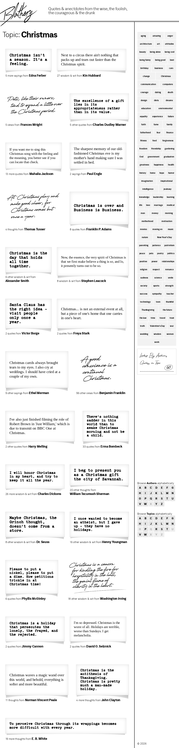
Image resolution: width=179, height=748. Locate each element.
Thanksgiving (148, 309)
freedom (143, 148)
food (154, 140)
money (155, 213)
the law (142, 317)
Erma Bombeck (111, 446)
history (142, 172)
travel (162, 317)
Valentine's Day (157, 325)
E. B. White (39, 738)
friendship (156, 148)
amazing (157, 35)
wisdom (157, 333)
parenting (143, 245)
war (172, 325)
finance (169, 132)
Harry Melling (37, 446)
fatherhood (145, 132)
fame (156, 124)
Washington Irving (113, 598)
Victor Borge (30, 333)
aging (143, 35)
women (170, 333)
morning (169, 213)
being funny (144, 59)
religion (143, 269)
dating (158, 92)
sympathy (156, 293)
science (158, 277)
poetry (160, 253)
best (172, 59)
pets (151, 253)
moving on (157, 229)
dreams (169, 100)
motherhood (147, 221)
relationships (168, 261)
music (171, 229)
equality (143, 116)
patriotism (169, 245)
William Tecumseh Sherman (89, 494)
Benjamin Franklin (112, 393)
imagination (147, 180)
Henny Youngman (114, 542)
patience (156, 245)
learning (170, 197)
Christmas (166, 76)
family (169, 124)
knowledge (144, 197)
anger (170, 35)
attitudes (169, 43)
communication (148, 84)
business (159, 68)
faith (143, 124)
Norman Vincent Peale (41, 700)
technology (145, 301)
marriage (158, 205)
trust (172, 317)
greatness (144, 164)
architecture (146, 43)
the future (167, 309)
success (143, 293)
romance (169, 269)
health (171, 164)
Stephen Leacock (93, 281)
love (148, 205)
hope (161, 172)
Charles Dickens (49, 494)
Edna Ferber (37, 75)
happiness (158, 164)
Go (168, 367)
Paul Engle (94, 174)
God (141, 156)
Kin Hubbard (92, 75)
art (158, 43)
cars (171, 68)
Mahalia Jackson (41, 174)
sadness (144, 277)
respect (156, 269)
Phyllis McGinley (33, 598)
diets (156, 100)
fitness (143, 140)
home (152, 172)
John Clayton (110, 700)
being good (160, 59)
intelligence (147, 188)
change (146, 76)
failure (171, 116)
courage (144, 92)
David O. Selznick (98, 646)
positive (143, 261)
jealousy (167, 188)
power (154, 261)
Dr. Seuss (42, 542)
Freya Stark (81, 333)
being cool (169, 51)
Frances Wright (31, 124)
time (153, 317)
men (143, 213)
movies (143, 229)
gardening (169, 148)
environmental (165, 108)
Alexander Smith (17, 281)
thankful (170, 301)
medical (170, 205)
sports (156, 285)
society (143, 285)
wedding (144, 333)
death (170, 92)
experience (157, 116)
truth (142, 325)
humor (171, 172)
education (146, 108)
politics (170, 253)
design (144, 100)
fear (158, 132)
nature (145, 237)
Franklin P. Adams (99, 229)
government (153, 156)
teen (158, 301)
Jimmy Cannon (32, 646)
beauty (142, 51)
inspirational (166, 180)
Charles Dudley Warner (109, 124)
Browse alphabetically (155, 483)
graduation (169, 156)
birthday (144, 68)
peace (142, 253)
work (156, 342)
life (140, 205)
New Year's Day (164, 237)
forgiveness (167, 140)
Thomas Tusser (34, 229)
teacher (170, 293)
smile (170, 277)
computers (168, 84)
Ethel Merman (39, 393)
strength (169, 285)
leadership (158, 197)
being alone (155, 51)
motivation (167, 221)
